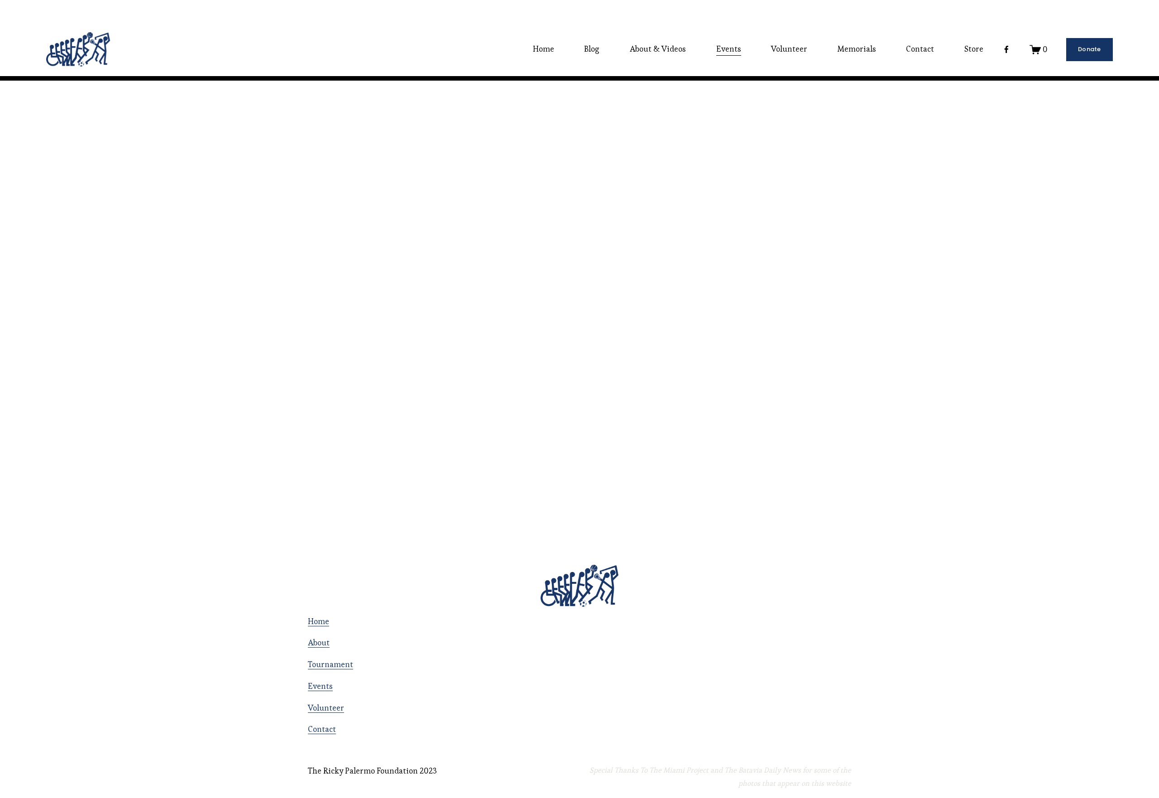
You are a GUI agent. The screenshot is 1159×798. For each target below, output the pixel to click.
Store (973, 49)
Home (543, 49)
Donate (1089, 49)
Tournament (330, 664)
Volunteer (789, 49)
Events (320, 686)
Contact (920, 49)
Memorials (857, 49)
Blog (591, 49)
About (319, 643)
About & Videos (658, 49)
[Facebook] (1006, 49)
